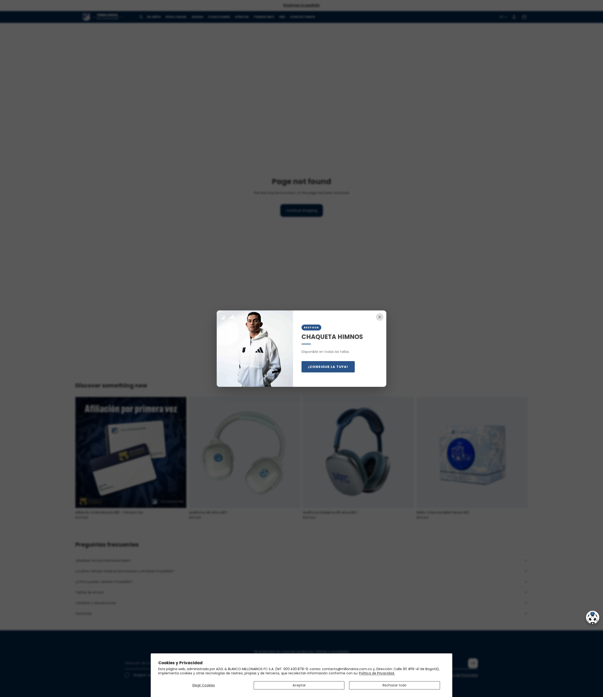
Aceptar (299, 685)
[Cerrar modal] (379, 317)
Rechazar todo (395, 685)
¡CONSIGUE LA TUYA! (328, 366)
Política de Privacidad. (377, 673)
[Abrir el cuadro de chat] (592, 617)
